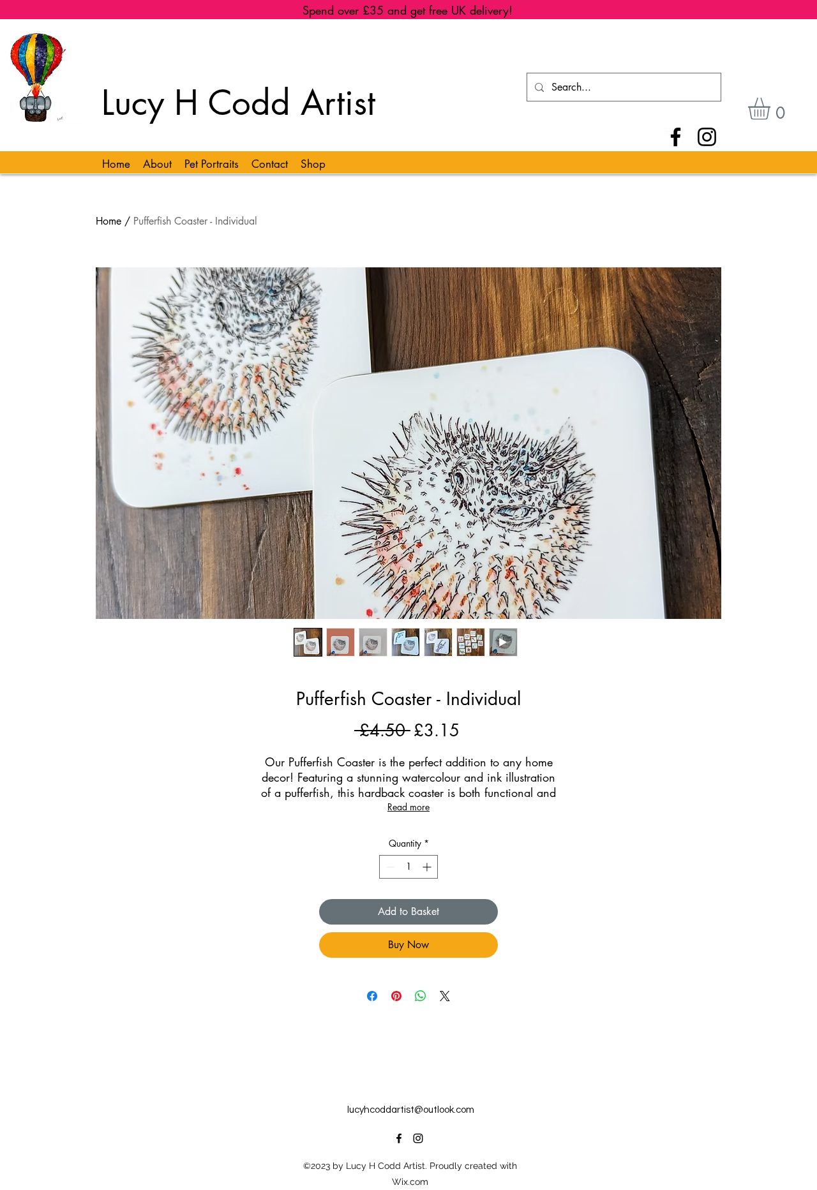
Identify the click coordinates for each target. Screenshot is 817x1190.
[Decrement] (389, 867)
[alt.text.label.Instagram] (418, 1138)
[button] (772, 109)
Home (108, 221)
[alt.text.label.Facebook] (399, 1138)
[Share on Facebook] (372, 996)
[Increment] (428, 867)
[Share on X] (445, 996)
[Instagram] (706, 136)
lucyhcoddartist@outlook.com (410, 1110)
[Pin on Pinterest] (396, 996)
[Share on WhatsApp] (420, 996)
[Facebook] (675, 136)
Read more (408, 807)
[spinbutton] (408, 867)
